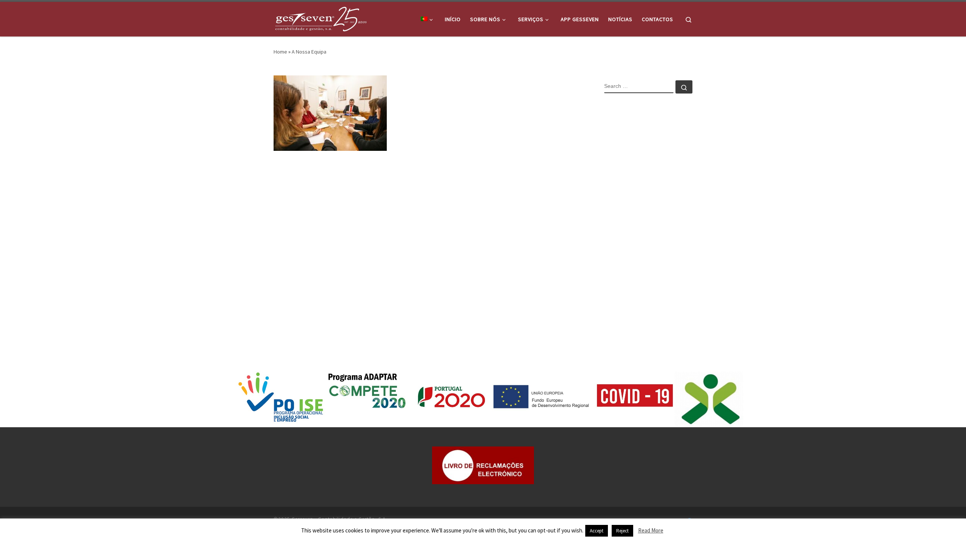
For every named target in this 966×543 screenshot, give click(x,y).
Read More (650, 530)
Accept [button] (596, 531)
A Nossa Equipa (309, 51)
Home (280, 51)
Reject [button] (622, 531)
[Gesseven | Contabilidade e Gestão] (321, 17)
